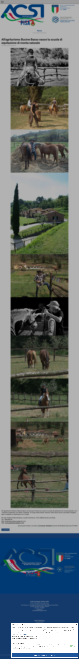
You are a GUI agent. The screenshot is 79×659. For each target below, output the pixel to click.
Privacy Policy (23, 634)
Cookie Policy (15, 634)
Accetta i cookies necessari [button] (44, 655)
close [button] (76, 624)
